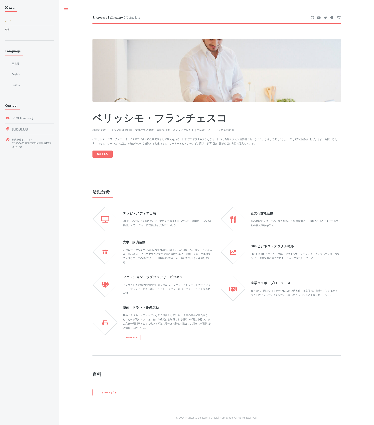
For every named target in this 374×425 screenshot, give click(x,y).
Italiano (16, 85)
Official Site (116, 17)
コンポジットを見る (107, 392)
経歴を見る (102, 154)
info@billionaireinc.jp (23, 118)
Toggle (66, 8)
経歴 (7, 29)
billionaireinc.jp (20, 128)
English (16, 74)
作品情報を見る (131, 337)
